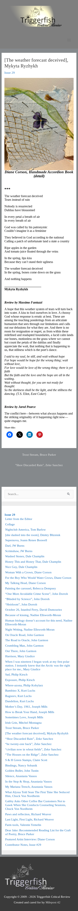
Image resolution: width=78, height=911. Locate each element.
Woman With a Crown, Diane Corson (28, 572)
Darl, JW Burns (14, 545)
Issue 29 (9, 72)
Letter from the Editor (18, 519)
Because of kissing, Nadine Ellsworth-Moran (33, 615)
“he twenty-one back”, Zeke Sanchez (29, 744)
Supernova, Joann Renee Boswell (26, 540)
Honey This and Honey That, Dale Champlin (33, 561)
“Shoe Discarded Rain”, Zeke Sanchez (29, 738)
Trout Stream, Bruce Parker (39, 454)
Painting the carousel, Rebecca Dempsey (30, 588)
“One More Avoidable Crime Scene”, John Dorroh (36, 593)
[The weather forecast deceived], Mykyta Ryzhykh (36, 733)
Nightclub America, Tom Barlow (25, 529)
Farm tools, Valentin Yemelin (23, 824)
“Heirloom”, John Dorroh (21, 604)
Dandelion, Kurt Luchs (19, 701)
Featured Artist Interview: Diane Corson (30, 839)
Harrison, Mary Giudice (20, 656)
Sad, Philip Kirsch (16, 674)
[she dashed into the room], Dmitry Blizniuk (32, 535)
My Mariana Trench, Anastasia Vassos (28, 786)
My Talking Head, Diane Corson (25, 583)
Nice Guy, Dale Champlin (21, 567)
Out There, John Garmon (20, 651)
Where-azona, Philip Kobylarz (24, 685)
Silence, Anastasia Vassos (21, 776)
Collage (10, 524)
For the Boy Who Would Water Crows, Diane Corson (38, 577)
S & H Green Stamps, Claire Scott (26, 760)
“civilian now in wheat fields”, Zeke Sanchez (33, 749)
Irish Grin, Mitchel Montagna (23, 722)
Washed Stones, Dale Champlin (24, 556)
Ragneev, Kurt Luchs (18, 696)
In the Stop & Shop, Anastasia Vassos (28, 781)
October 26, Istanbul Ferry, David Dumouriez (33, 609)
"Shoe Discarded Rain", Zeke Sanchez (39, 465)
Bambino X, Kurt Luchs (20, 690)
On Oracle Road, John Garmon (24, 635)
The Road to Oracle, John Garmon (26, 640)
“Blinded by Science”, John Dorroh (27, 599)
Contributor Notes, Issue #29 (23, 844)
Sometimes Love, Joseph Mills (24, 717)
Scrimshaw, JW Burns (18, 551)
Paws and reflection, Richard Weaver (28, 814)
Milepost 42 (53, 902)
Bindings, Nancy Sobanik (21, 765)
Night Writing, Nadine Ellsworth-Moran (30, 629)
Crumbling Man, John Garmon (24, 645)
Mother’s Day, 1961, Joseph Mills (26, 706)
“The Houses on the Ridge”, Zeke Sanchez (32, 754)
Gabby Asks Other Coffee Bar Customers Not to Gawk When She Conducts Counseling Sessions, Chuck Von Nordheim (35, 805)
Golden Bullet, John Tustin (22, 770)
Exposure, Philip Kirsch (20, 680)
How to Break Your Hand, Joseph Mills (29, 712)
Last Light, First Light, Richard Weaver (29, 819)
